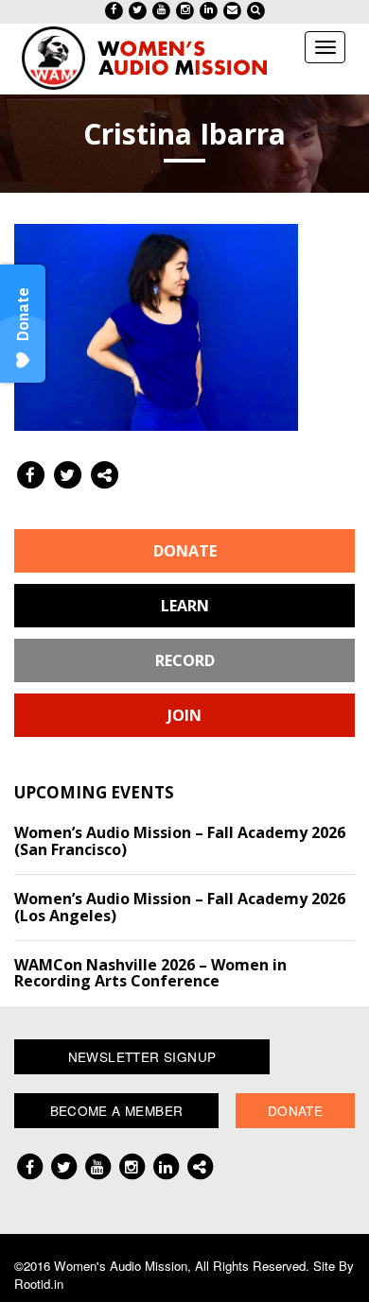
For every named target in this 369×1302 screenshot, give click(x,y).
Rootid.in (38, 1284)
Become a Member (117, 1110)
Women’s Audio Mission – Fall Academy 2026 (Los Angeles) (179, 907)
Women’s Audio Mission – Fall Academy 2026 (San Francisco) (179, 841)
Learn (185, 605)
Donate (185, 550)
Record (185, 660)
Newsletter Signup (142, 1056)
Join (184, 715)
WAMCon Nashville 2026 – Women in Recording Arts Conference (150, 973)
